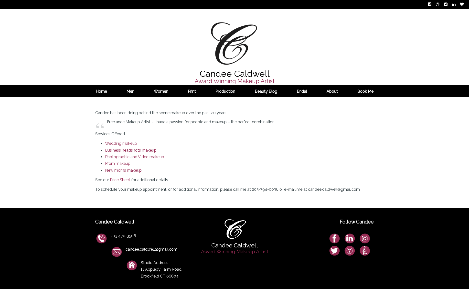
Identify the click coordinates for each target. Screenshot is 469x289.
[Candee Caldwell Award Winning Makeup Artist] (235, 33)
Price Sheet (120, 180)
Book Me (365, 91)
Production (225, 91)
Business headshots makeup (131, 150)
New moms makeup (123, 170)
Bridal (302, 91)
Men (130, 91)
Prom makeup (117, 163)
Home (101, 91)
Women (161, 91)
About (332, 91)
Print (192, 91)
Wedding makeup (121, 143)
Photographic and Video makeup (134, 157)
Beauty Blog (266, 91)
